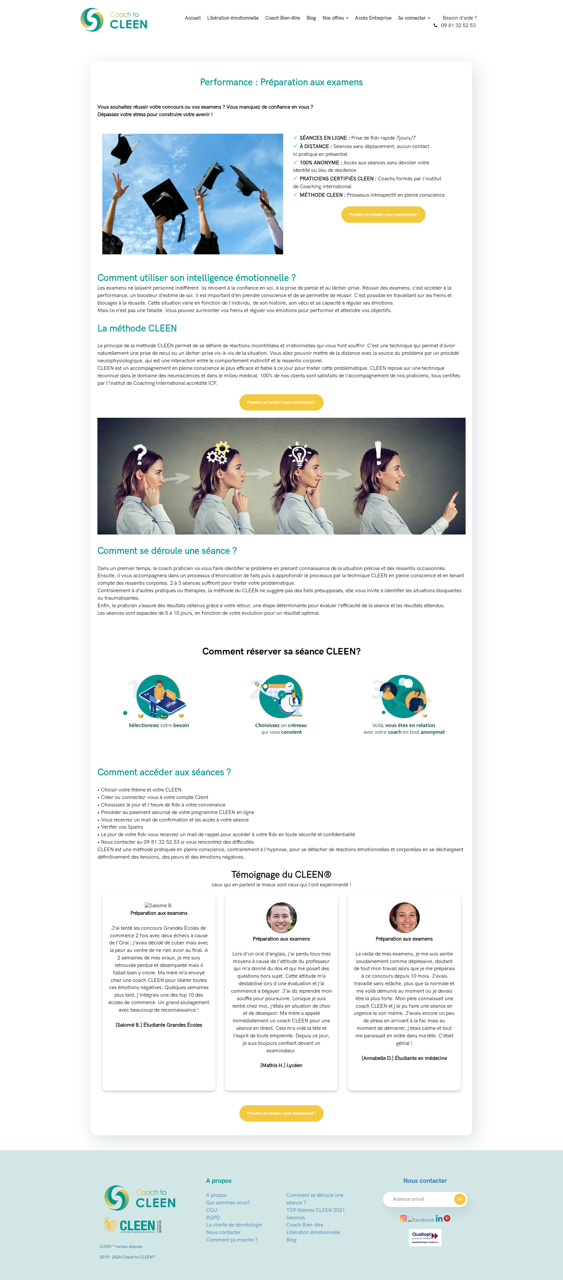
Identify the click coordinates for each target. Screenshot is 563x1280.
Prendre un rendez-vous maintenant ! (383, 214)
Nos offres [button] (334, 18)
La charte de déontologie (234, 1225)
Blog (311, 18)
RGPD (213, 1218)
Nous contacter (223, 1232)
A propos (216, 1195)
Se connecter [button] (412, 18)
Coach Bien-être (282, 18)
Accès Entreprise (373, 18)
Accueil (193, 18)
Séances (295, 1218)
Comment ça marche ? (232, 1240)
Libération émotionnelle (233, 18)
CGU (211, 1210)
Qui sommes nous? (228, 1203)
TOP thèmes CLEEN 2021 (315, 1210)
